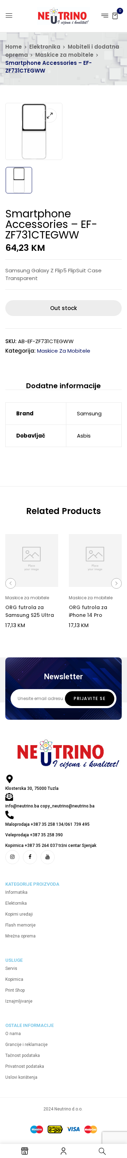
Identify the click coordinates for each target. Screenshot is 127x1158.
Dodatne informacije (63, 386)
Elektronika (44, 46)
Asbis (84, 435)
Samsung (89, 413)
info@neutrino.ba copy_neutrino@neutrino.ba (50, 806)
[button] (115, 15)
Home (13, 46)
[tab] (63, 386)
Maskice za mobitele (64, 54)
